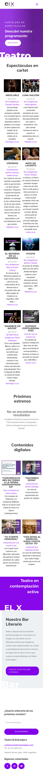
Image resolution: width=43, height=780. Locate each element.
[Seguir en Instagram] (14, 766)
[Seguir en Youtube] (21, 766)
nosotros (13, 43)
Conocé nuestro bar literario (19, 671)
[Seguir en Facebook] (7, 766)
